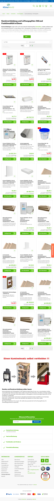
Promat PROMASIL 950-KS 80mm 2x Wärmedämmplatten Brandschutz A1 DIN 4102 (44, 330)
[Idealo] (48, 469)
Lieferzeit (35, 484)
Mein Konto (17, 459)
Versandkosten (5, 465)
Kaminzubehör (20, 13)
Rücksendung (18, 472)
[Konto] (40, 6)
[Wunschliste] (43, 6)
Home (3, 13)
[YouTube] (47, 460)
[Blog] (37, 6)
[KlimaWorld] (47, 476)
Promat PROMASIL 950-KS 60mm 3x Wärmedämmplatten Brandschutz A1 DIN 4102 (9, 144)
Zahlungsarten (4, 467)
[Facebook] (42, 460)
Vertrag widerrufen (5, 474)
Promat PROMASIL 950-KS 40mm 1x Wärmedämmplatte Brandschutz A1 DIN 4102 (26, 256)
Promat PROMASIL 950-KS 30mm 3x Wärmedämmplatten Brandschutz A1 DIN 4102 (27, 107)
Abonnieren (36, 421)
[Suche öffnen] (33, 6)
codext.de (34, 499)
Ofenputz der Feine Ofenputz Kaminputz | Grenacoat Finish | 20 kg (9, 70)
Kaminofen (13, 13)
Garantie (16, 470)
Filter (6, 42)
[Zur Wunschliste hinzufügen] (14, 65)
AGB (2, 459)
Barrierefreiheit (4, 472)
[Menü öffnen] (51, 6)
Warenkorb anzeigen (19, 461)
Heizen (8, 13)
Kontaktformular (31, 473)
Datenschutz (4, 469)
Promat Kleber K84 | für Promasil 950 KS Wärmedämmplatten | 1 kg (8, 107)
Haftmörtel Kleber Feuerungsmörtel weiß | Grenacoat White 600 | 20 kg (26, 70)
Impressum (4, 470)
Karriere (3, 476)
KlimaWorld (23, 499)
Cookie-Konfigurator (19, 468)
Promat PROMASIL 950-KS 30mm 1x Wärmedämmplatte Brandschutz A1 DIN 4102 (9, 182)
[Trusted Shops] (43, 469)
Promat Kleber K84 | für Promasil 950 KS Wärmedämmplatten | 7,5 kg (44, 144)
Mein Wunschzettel (19, 463)
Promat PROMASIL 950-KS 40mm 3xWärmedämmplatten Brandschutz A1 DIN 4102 (26, 182)
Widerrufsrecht (4, 461)
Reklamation (4, 463)
